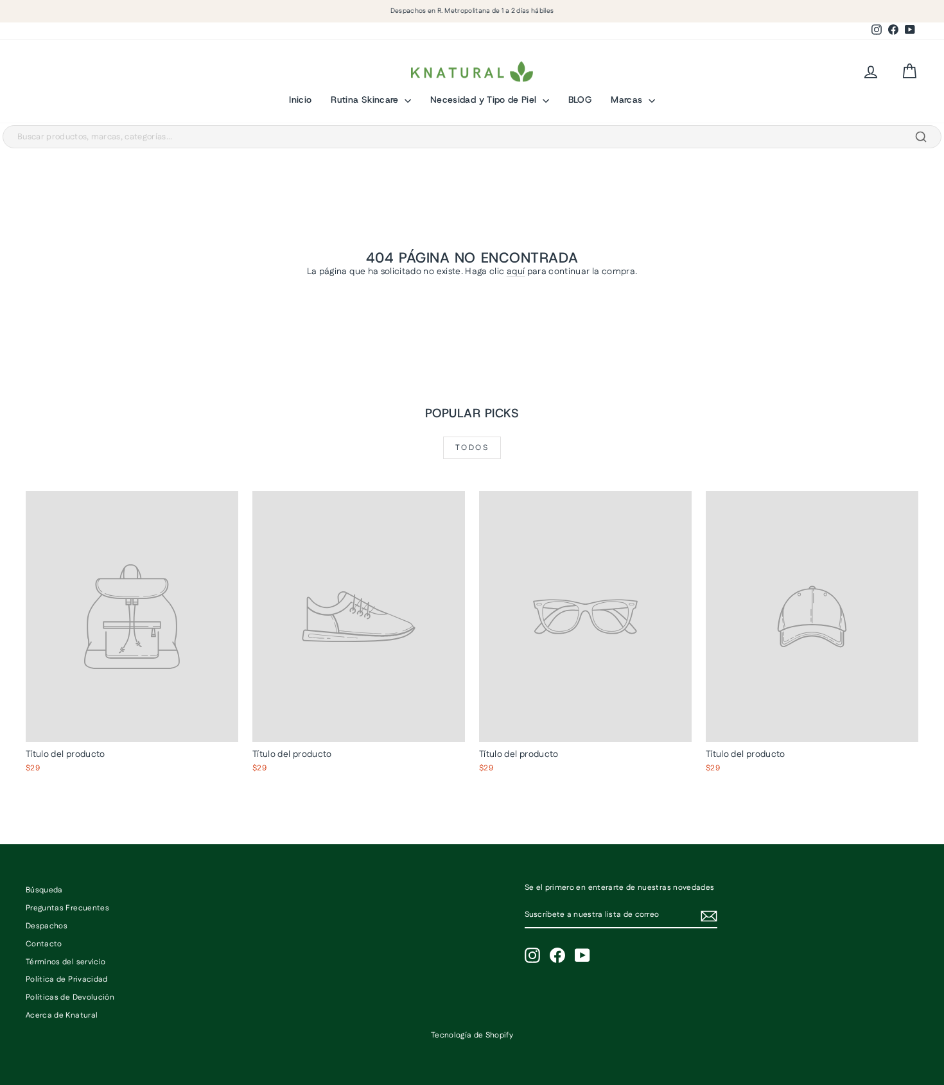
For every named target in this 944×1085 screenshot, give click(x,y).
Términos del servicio (65, 962)
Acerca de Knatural (62, 1015)
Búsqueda (44, 890)
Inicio (300, 99)
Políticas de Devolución (70, 997)
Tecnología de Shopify (472, 1035)
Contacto (44, 944)
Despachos (46, 926)
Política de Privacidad (67, 979)
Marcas (628, 99)
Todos (472, 447)
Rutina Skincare (366, 99)
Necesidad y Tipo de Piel (484, 99)
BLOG (579, 99)
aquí (516, 271)
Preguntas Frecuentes (67, 908)
